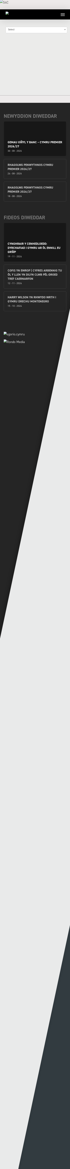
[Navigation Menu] (63, 14)
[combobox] (36, 29)
